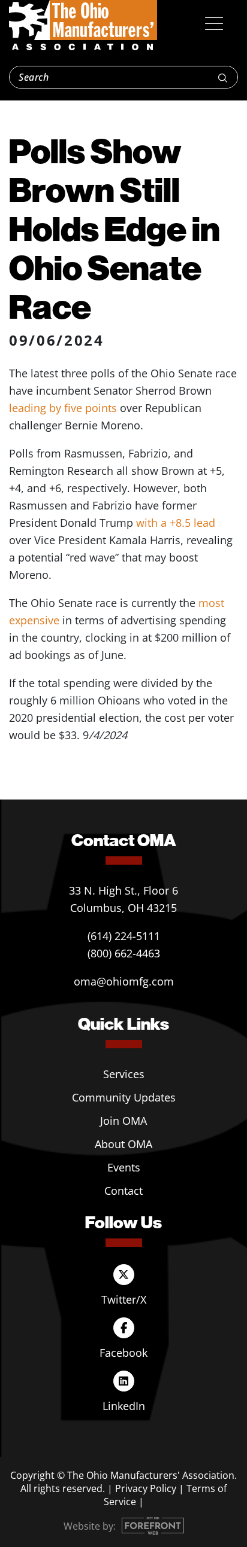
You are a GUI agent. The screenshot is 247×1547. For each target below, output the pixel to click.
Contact (123, 1190)
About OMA (123, 1144)
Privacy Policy (145, 1488)
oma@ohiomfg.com (124, 981)
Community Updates (124, 1097)
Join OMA (123, 1120)
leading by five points (63, 408)
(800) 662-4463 (124, 953)
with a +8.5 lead (175, 522)
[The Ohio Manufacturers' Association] (83, 26)
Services (123, 1074)
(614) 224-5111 (124, 936)
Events (123, 1167)
